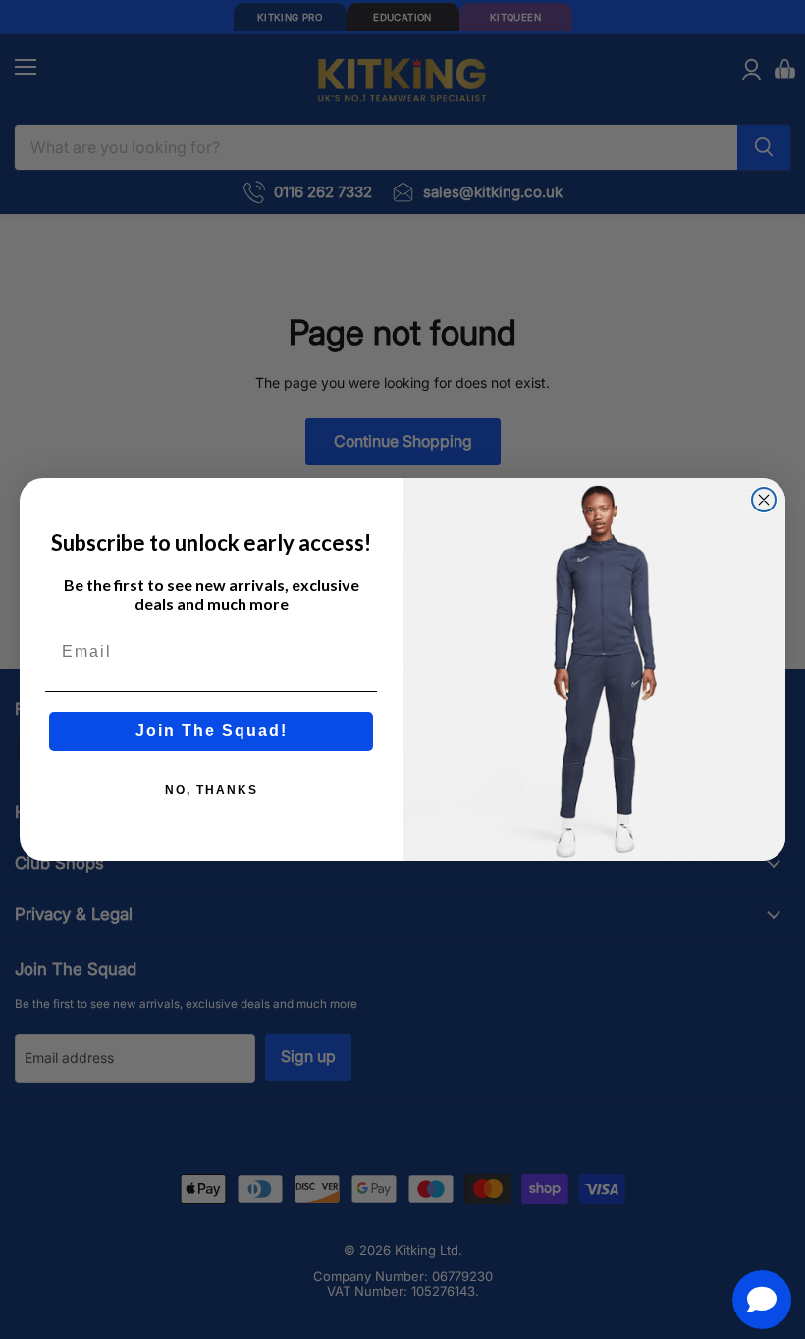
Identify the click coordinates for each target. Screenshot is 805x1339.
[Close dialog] (764, 499)
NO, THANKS (211, 790)
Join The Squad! (211, 731)
